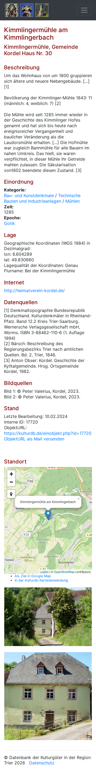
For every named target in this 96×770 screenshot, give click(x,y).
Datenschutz (41, 762)
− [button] (11, 482)
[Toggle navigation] (84, 10)
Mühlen (72, 201)
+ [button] (11, 474)
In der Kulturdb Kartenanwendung (41, 580)
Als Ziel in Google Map (33, 576)
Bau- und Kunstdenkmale (29, 195)
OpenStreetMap (64, 571)
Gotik (9, 223)
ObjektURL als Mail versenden (34, 438)
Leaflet (44, 571)
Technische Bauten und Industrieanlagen (42, 198)
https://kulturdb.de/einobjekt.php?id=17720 (47, 433)
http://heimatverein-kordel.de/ (34, 290)
